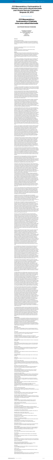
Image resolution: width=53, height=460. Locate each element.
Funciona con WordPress (18, 458)
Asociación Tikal (12, 458)
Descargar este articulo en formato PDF (26, 16)
